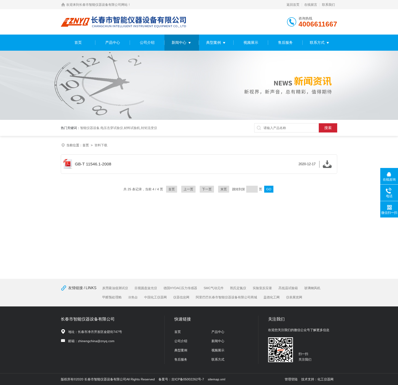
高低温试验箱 (288, 288)
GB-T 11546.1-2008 (195, 164)
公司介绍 (147, 42)
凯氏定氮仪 (238, 288)
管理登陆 (291, 379)
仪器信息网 (181, 297)
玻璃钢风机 (312, 288)
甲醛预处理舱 (112, 297)
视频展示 (250, 42)
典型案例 (213, 42)
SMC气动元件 (214, 288)
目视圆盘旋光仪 (146, 288)
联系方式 (317, 42)
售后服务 (285, 42)
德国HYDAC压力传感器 (180, 288)
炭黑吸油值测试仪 (115, 288)
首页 (78, 42)
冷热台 (133, 297)
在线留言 (310, 4)
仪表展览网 (294, 297)
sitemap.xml (216, 379)
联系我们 (328, 4)
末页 (223, 189)
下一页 (207, 189)
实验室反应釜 (262, 288)
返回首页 (293, 4)
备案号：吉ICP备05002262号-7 (181, 379)
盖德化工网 (271, 297)
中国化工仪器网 (155, 297)
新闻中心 (179, 42)
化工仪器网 (325, 379)
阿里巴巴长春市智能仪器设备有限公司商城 (226, 297)
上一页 (188, 189)
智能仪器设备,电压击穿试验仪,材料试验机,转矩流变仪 (118, 128)
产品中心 (112, 42)
